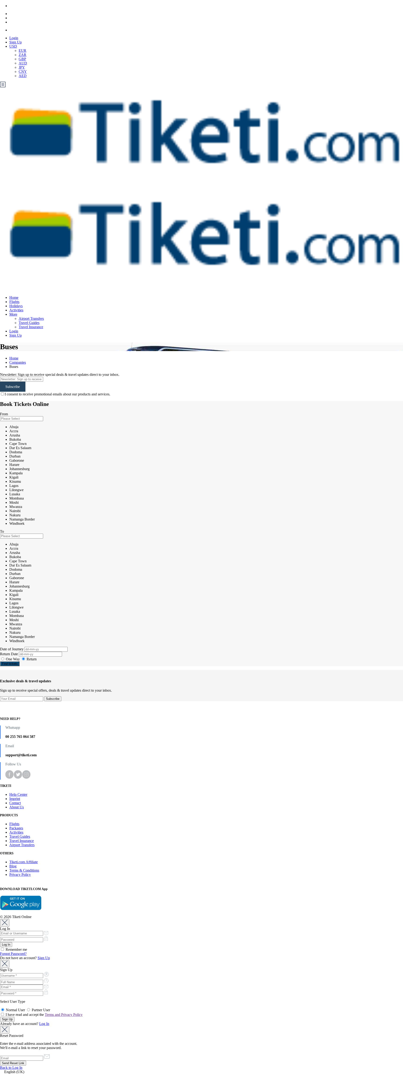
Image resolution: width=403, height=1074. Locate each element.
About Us (16, 807)
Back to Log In (11, 1068)
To (2, 531)
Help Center (18, 794)
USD (13, 46)
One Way (13, 659)
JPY (22, 67)
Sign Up (15, 42)
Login (13, 38)
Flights (14, 302)
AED (23, 76)
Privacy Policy (20, 875)
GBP (22, 59)
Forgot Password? (13, 954)
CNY (23, 72)
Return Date (9, 654)
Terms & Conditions (24, 870)
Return (31, 659)
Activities (16, 310)
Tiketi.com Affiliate (23, 862)
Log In (44, 1024)
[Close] (4, 923)
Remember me (16, 949)
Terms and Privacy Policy (64, 1015)
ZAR (22, 55)
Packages (16, 828)
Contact (15, 803)
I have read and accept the (44, 1015)
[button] (201, 1072)
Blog (13, 866)
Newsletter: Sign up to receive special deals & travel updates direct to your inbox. (59, 375)
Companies (17, 362)
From (4, 414)
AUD (23, 63)
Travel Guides (29, 323)
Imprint (14, 799)
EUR (22, 51)
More (13, 314)
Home (13, 297)
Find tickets (10, 664)
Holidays (16, 306)
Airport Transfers (31, 318)
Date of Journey (12, 649)
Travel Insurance (31, 327)
